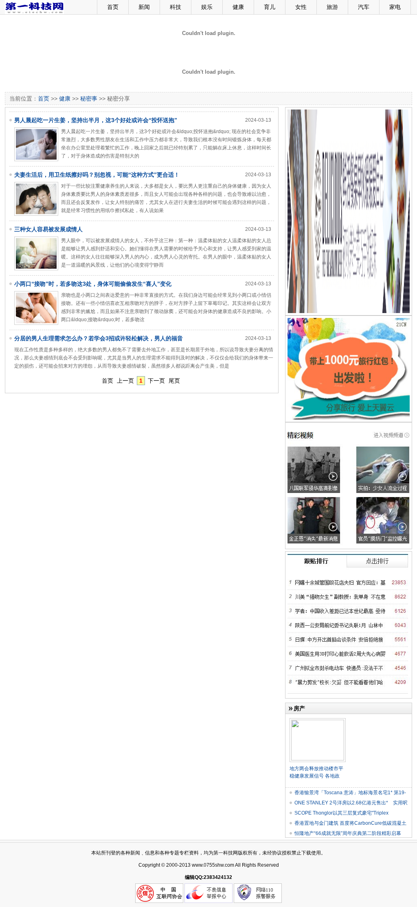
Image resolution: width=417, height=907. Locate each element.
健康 (238, 7)
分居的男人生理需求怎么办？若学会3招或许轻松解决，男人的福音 (98, 338)
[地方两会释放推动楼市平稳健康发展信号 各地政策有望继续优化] (318, 721)
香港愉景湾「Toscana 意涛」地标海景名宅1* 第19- (350, 792)
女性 (301, 7)
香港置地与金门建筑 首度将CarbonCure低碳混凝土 (350, 823)
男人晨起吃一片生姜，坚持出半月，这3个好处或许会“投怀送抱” (95, 120)
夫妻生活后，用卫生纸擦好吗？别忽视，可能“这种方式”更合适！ (97, 174)
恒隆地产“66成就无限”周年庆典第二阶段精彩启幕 (347, 833)
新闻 (144, 7)
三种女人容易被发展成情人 (48, 229)
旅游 (332, 7)
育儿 (269, 7)
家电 (395, 7)
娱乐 (207, 7)
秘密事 (88, 98)
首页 (113, 7)
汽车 (363, 7)
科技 (175, 7)
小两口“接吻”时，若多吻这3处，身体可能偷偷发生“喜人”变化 (92, 283)
